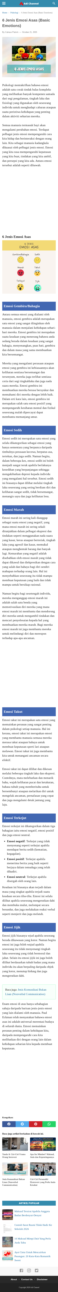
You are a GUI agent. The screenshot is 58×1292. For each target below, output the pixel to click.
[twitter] (22, 1124)
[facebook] (9, 1124)
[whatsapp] (49, 1124)
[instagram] (29, 1271)
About (14, 1279)
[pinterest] (35, 1124)
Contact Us (27, 1279)
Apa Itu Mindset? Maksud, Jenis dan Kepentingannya (42, 1155)
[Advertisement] (29, 203)
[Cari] (54, 4)
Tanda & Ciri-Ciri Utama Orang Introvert (13, 1155)
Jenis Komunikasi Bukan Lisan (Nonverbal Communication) (13, 1182)
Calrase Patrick (11, 32)
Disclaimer (42, 1279)
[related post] (15, 1144)
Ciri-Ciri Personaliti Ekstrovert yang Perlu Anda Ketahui (42, 1182)
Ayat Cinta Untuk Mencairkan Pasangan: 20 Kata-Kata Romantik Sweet (32, 1256)
